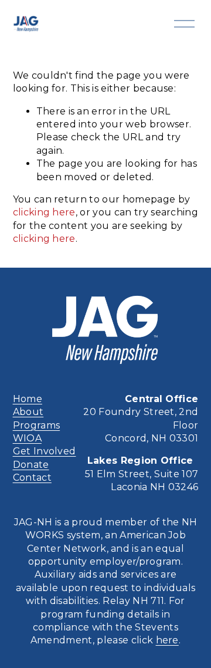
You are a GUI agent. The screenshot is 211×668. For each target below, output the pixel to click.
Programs (36, 425)
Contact (32, 477)
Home (27, 398)
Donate (31, 464)
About (28, 411)
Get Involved (44, 451)
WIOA (27, 438)
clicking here (44, 212)
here (167, 640)
